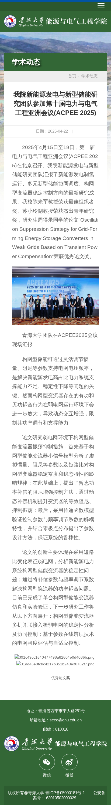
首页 (72, 76)
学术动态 (26, 62)
